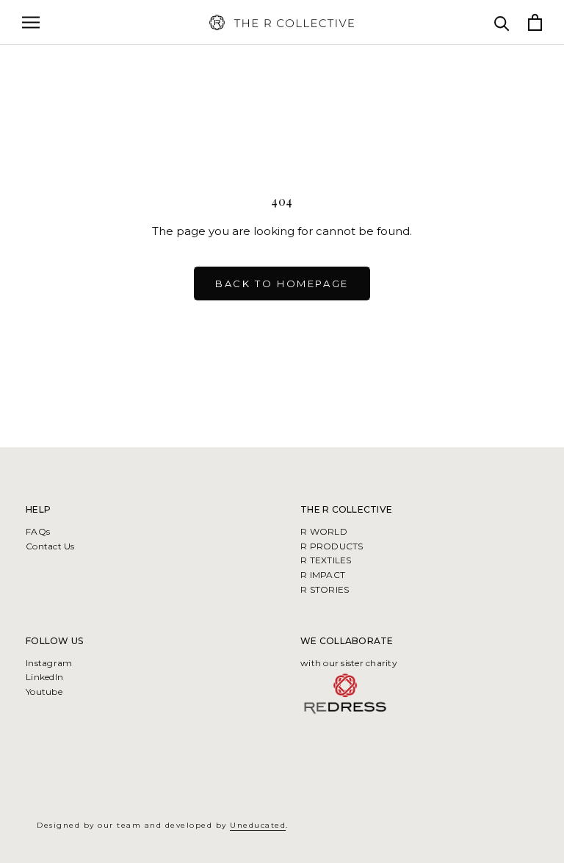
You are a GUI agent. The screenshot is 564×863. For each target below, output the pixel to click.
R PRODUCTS (332, 546)
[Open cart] (535, 22)
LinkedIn (44, 676)
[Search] (502, 22)
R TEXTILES (326, 560)
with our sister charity (348, 662)
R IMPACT (322, 574)
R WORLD (323, 531)
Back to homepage (282, 283)
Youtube (44, 691)
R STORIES (324, 589)
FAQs (38, 531)
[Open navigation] (31, 22)
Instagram (49, 662)
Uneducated (258, 825)
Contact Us (50, 546)
